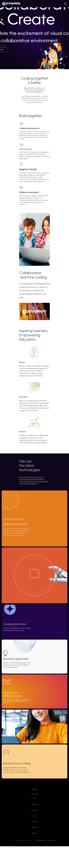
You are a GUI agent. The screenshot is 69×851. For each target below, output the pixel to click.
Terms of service (41, 840)
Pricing (34, 789)
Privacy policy (3, 45)
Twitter (34, 816)
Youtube (34, 822)
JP (34, 798)
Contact (34, 794)
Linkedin (34, 827)
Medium (34, 833)
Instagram (34, 804)
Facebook (34, 810)
